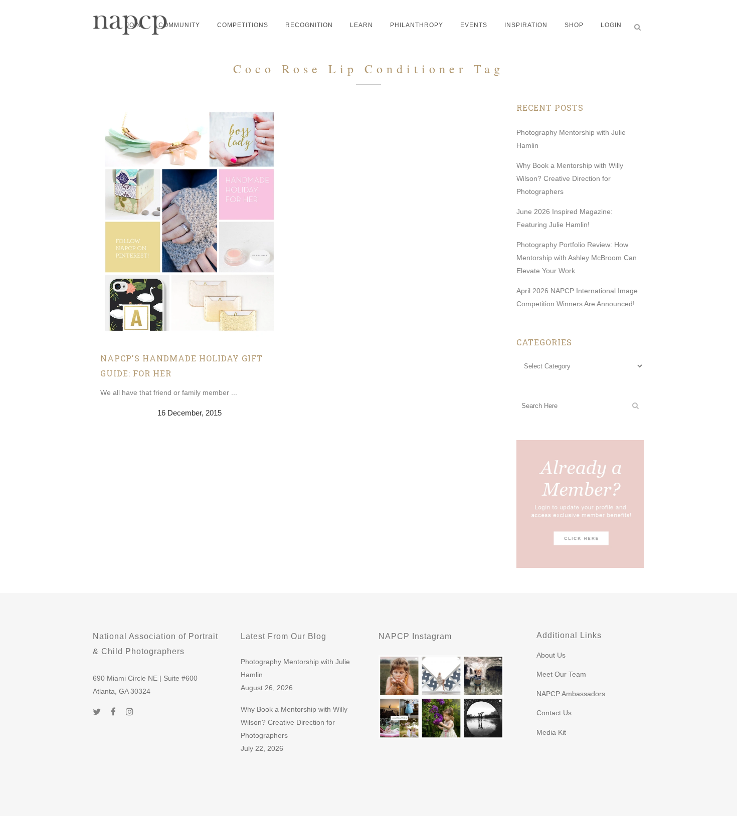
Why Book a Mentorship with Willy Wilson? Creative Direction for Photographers (569, 178)
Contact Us (554, 713)
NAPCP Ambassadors (570, 694)
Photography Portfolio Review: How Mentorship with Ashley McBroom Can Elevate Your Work (576, 258)
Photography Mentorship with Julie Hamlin (295, 668)
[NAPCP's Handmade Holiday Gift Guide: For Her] (189, 221)
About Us (551, 655)
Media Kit (551, 732)
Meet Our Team (561, 674)
